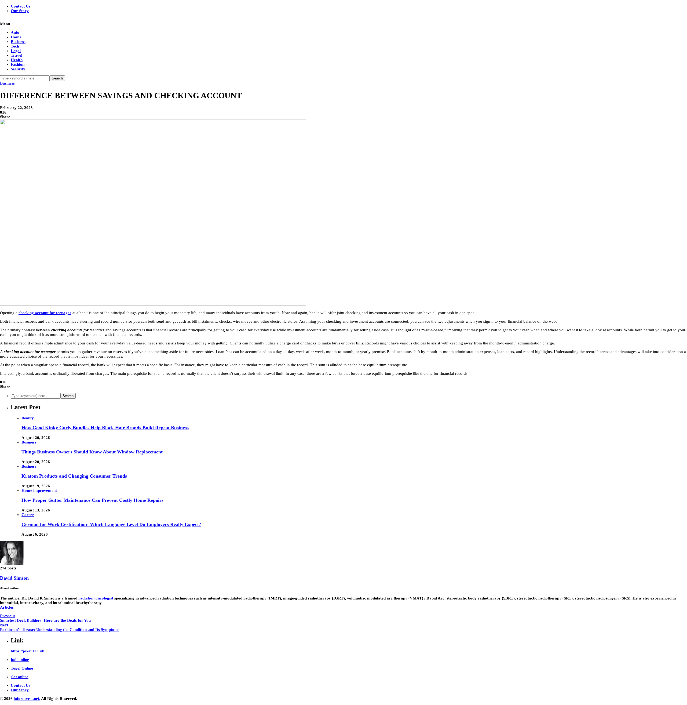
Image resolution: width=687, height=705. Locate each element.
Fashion (17, 64)
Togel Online (22, 668)
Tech (15, 46)
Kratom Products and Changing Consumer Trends (74, 476)
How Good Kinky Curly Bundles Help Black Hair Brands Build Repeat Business (105, 427)
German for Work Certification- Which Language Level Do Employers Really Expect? (111, 524)
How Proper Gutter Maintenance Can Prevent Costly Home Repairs (92, 500)
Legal (16, 51)
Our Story (20, 11)
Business (18, 41)
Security (18, 69)
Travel (16, 55)
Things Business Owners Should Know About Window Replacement (92, 452)
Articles (7, 607)
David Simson (14, 578)
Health (17, 60)
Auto (15, 32)
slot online (19, 677)
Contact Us (20, 6)
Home (16, 37)
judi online (20, 659)
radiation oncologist (95, 598)
